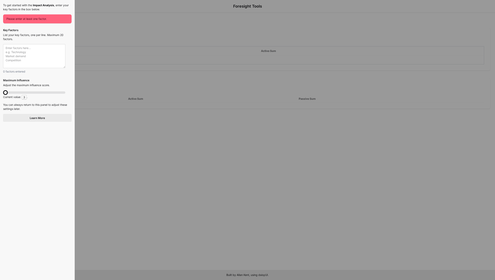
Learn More (37, 118)
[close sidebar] (247, 140)
